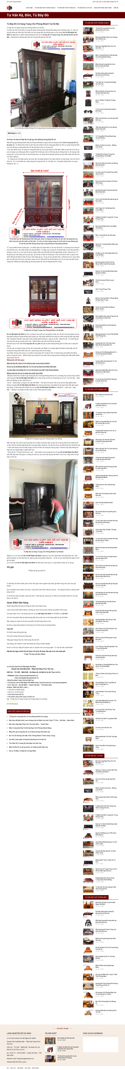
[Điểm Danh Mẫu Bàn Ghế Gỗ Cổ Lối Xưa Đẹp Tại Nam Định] (88, 372)
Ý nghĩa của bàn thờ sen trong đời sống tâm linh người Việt (68, 1048)
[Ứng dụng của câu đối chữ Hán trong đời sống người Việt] (88, 442)
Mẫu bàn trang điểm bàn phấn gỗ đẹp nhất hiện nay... (106, 921)
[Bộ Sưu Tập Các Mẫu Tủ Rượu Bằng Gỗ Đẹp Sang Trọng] (88, 300)
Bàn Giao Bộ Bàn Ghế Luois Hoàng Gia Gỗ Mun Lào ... (106, 38)
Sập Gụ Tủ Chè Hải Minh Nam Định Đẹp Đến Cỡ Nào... (106, 272)
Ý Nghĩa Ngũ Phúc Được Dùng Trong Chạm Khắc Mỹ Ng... (105, 879)
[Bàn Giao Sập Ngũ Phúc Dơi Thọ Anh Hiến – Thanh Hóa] (88, 48)
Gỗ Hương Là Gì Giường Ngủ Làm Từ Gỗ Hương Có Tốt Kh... (106, 993)
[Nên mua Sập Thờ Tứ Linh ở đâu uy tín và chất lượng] (88, 451)
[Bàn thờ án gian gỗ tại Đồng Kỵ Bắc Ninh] (88, 550)
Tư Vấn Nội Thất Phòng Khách (45, 8)
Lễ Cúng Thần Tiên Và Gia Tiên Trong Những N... (105, 710)
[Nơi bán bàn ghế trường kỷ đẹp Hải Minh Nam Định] (88, 192)
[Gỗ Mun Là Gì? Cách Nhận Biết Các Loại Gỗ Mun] (88, 255)
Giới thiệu (29, 8)
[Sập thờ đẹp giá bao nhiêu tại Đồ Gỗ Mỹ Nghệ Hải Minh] (88, 478)
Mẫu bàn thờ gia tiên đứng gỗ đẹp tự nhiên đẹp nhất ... (106, 467)
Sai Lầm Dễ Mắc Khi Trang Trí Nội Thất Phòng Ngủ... (106, 975)
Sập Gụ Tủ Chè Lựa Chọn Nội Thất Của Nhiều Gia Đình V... (106, 771)
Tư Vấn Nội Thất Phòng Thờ (96, 389)
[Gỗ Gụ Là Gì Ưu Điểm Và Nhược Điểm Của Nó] (88, 309)
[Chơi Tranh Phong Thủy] (88, 291)
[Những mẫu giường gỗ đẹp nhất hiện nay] (88, 941)
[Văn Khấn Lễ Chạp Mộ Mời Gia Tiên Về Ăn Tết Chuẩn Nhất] (88, 667)
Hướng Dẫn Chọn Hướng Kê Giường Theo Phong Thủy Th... (107, 984)
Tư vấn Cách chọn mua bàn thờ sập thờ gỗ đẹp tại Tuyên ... (107, 539)
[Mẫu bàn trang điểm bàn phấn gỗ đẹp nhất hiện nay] (88, 923)
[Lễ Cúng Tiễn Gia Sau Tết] (88, 730)
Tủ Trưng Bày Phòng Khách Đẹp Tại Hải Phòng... (106, 137)
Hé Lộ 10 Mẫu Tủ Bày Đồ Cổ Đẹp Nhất (22, 751)
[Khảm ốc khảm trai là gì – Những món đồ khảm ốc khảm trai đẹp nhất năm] (88, 147)
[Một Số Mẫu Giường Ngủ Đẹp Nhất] (88, 968)
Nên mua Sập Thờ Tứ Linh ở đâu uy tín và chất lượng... (106, 449)
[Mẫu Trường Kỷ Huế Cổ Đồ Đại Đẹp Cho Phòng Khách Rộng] (88, 57)
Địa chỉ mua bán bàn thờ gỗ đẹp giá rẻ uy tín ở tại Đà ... (107, 584)
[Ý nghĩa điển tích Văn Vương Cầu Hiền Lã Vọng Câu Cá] (88, 808)
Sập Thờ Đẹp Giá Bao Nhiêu (104, 502)
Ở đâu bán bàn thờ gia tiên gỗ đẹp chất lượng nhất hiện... (106, 611)
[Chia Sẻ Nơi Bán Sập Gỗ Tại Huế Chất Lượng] (88, 853)
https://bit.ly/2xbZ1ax (26, 680)
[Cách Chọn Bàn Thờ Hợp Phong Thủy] (88, 748)
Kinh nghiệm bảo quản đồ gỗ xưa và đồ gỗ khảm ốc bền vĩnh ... (107, 317)
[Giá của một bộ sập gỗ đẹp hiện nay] (88, 781)
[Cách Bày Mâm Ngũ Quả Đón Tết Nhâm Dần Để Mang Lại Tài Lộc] (88, 703)
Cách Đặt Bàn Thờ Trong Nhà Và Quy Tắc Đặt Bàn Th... (106, 683)
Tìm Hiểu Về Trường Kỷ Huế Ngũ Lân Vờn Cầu (25, 743)
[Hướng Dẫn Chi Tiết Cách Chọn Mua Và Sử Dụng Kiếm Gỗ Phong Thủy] (88, 345)
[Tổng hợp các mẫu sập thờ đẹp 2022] (88, 487)
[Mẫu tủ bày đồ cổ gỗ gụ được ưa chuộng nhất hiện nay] (88, 93)
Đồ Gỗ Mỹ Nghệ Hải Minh (27, 666)
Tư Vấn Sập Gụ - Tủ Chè (93, 756)
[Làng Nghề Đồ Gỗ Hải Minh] (9, 8)
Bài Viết (17, 133)
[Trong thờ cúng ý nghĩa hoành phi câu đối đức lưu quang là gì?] (88, 415)
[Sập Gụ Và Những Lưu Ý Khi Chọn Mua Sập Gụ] (88, 835)
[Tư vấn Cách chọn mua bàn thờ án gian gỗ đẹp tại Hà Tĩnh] (88, 559)
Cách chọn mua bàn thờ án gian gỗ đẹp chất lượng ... (106, 566)
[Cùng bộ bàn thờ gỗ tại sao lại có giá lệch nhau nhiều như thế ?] (88, 433)
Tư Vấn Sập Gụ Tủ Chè (84, 8)
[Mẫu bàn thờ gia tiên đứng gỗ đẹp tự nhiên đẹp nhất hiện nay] (88, 469)
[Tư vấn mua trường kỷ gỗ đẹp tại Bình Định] (88, 111)
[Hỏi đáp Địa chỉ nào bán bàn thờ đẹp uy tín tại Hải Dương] (88, 595)
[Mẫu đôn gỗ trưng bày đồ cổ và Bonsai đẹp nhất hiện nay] (88, 66)
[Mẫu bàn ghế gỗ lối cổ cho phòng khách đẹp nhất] (88, 129)
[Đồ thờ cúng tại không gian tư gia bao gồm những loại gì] (88, 640)
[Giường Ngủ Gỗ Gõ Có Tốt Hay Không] (88, 959)
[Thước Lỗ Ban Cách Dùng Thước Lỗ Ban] (88, 676)
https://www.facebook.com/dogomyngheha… (51, 683)
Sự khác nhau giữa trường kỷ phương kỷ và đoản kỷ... (105, 74)
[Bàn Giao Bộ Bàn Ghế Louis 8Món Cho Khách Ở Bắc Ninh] (88, 228)
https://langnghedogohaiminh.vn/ (27, 678)
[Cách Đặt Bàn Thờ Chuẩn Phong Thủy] (88, 694)
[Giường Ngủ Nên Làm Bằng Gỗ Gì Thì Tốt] (88, 1013)
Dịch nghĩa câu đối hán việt (104, 394)
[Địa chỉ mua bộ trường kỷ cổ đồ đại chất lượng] (88, 183)
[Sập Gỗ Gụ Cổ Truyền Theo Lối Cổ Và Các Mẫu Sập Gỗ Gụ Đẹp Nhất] (88, 871)
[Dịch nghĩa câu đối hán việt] (88, 397)
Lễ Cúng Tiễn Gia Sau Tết (104, 727)
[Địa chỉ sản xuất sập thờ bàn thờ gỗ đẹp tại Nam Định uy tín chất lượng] (88, 577)
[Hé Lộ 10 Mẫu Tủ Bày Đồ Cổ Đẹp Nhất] (88, 102)
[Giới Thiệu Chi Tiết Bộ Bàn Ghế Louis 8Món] (88, 210)
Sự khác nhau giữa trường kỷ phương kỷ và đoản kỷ (27, 739)
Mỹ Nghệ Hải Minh (32, 651)
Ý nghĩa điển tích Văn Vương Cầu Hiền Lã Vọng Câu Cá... (106, 807)
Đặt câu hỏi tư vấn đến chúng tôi (104, 1)
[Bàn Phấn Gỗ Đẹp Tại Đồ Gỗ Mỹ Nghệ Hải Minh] (88, 905)
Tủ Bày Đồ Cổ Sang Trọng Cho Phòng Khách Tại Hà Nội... (105, 155)
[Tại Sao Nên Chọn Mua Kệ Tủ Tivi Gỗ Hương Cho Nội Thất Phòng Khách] (88, 363)
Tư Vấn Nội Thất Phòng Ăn (66, 8)
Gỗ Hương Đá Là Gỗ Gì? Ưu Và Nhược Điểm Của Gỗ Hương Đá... (106, 263)
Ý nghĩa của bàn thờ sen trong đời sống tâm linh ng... (106, 404)
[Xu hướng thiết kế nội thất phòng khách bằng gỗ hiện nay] (88, 327)
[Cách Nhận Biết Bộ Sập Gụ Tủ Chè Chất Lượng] (88, 844)
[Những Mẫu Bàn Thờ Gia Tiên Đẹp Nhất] (88, 739)
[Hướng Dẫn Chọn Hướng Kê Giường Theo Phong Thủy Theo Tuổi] (88, 986)
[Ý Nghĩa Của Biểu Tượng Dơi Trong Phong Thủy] (88, 219)
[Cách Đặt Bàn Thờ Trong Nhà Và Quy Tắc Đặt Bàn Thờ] (88, 685)
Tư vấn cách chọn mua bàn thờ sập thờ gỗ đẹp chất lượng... (106, 521)
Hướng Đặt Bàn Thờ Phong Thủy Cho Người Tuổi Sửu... (106, 620)
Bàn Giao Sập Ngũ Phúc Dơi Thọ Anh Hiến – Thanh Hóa (28, 724)
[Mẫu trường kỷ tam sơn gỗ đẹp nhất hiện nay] (88, 120)
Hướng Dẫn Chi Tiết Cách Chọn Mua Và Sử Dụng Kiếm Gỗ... (105, 344)
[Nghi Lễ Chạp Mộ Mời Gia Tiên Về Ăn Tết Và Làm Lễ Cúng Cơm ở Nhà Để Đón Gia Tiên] (88, 424)
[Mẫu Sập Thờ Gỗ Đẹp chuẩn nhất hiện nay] (88, 496)
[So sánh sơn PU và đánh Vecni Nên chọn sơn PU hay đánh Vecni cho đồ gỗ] (88, 174)
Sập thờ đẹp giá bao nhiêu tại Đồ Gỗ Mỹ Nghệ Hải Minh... (107, 476)
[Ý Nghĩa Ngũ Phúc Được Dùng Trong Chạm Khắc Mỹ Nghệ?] (88, 880)
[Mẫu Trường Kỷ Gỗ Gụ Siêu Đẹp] (88, 237)
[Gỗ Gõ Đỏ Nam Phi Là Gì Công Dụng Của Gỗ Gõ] (88, 950)
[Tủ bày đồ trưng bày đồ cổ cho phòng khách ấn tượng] (88, 30)
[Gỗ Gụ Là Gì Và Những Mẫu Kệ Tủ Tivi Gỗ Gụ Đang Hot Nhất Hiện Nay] (88, 354)
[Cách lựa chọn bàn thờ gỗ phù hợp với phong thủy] (88, 658)
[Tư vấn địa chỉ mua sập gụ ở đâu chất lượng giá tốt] (88, 889)
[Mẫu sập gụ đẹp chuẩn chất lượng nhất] (88, 799)
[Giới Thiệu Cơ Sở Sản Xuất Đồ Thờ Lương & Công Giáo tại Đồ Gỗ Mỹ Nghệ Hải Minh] (88, 631)
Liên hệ (115, 8)
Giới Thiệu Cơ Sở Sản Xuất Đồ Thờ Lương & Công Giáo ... (106, 629)
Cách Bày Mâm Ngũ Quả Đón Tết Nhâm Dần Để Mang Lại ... (106, 701)
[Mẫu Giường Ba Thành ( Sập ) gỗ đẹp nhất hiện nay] (88, 932)
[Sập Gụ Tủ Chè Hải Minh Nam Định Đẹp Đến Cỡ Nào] (88, 273)
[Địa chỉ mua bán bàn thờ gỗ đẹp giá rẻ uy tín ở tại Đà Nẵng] (88, 586)
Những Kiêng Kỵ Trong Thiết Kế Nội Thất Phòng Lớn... (107, 335)
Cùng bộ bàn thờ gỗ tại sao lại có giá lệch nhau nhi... (106, 431)
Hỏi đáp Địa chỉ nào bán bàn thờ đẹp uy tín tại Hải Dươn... (107, 593)
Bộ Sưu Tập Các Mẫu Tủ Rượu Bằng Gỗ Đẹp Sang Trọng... (107, 299)
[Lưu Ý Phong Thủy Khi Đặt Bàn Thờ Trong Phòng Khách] (88, 649)
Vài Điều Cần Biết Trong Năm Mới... (107, 718)
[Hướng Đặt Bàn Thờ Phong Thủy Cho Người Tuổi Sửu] (88, 622)
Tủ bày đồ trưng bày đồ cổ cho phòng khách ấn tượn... (105, 29)
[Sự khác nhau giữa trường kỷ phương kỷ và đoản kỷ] (88, 75)
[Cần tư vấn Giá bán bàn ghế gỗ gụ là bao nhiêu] (88, 201)
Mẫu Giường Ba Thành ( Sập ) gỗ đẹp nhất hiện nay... (106, 930)
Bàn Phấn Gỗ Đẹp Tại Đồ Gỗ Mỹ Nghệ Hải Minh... (105, 903)
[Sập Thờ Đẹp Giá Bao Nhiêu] (88, 505)
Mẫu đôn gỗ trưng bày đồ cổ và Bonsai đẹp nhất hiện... (105, 65)
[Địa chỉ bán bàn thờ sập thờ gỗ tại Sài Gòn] (88, 514)
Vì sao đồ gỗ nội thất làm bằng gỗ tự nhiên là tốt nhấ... (106, 380)
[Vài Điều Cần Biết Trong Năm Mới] (88, 721)
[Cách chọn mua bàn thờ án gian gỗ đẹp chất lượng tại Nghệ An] (88, 568)
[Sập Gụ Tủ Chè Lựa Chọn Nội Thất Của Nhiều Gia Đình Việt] (88, 772)
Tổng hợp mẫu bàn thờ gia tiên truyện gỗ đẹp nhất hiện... (105, 458)
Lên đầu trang (62, 1028)
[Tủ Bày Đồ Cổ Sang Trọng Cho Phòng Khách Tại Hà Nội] (88, 156)
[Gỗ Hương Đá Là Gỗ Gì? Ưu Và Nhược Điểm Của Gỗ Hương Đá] (88, 264)
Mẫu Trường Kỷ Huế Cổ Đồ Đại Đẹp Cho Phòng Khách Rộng (30, 728)
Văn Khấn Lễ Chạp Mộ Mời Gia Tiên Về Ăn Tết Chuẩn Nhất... (107, 665)
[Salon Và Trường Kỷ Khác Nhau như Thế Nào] (88, 246)
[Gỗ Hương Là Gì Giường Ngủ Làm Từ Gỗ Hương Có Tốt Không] (88, 995)
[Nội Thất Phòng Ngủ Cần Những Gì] (88, 1004)
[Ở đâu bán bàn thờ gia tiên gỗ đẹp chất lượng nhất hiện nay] (88, 613)
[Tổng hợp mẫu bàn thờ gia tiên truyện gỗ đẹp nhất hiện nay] (88, 460)
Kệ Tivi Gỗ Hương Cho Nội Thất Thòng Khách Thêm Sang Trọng (32, 736)
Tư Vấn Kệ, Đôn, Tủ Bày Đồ (28, 15)
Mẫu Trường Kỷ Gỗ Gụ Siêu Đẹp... (106, 235)
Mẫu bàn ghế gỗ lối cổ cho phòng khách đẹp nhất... (106, 128)
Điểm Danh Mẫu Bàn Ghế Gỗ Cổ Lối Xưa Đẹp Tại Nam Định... (106, 371)
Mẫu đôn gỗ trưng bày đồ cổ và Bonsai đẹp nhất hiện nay (29, 732)
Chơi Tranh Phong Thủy (103, 289)
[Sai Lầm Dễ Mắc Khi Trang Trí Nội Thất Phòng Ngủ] (88, 977)
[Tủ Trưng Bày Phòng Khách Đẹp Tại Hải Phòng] (88, 138)
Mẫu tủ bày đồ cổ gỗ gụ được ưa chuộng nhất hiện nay (28, 747)
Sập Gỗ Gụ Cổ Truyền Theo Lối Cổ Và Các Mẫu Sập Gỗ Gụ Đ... (106, 870)
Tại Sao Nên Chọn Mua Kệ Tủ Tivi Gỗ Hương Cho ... (106, 362)
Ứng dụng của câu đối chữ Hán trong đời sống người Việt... (105, 440)
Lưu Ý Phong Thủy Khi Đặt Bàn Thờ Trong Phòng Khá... (106, 647)
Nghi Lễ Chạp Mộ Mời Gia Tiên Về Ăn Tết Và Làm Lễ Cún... (106, 422)
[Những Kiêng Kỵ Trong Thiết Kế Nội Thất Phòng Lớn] (88, 336)
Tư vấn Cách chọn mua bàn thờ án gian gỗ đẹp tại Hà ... (106, 557)
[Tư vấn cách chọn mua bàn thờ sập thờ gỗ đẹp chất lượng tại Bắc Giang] (88, 523)
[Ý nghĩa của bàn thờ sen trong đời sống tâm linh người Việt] (88, 406)
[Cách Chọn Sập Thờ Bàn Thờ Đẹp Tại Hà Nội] (88, 532)
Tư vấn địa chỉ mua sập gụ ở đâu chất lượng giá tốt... (106, 888)
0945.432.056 (17, 1)
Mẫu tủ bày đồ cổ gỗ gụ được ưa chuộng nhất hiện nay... (106, 92)
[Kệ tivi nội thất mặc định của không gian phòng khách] (88, 165)
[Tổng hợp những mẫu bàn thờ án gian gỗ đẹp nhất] (88, 604)
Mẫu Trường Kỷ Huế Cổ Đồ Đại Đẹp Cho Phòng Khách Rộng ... (106, 56)
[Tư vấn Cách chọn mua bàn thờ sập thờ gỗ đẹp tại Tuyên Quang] (88, 541)
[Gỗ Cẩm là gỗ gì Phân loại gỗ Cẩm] (88, 282)
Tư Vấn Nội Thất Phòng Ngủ (96, 897)
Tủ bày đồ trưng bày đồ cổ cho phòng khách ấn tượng (28, 716)
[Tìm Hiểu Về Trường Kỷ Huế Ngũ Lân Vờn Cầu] (88, 84)
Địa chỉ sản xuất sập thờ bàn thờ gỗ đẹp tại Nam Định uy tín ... (106, 575)
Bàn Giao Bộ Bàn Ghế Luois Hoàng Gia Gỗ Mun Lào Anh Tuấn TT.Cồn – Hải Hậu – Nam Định (41, 720)
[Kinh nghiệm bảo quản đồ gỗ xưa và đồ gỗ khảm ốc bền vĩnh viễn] (88, 318)
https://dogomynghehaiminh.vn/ (27, 675)
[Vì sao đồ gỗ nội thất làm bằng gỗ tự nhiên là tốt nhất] (88, 381)
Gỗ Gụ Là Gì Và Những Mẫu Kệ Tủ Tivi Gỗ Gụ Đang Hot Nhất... (106, 353)
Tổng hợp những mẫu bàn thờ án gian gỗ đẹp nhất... (106, 602)
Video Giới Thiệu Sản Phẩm (103, 8)
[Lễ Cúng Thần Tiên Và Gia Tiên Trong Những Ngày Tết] (88, 712)
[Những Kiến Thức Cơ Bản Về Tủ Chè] (88, 862)
